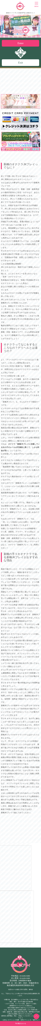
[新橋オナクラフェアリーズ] (20, 108)
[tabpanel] (20, 26)
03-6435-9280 (25, 976)
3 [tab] (24, 34)
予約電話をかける (20, 1023)
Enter (21, 43)
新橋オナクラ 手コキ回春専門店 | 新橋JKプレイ (20, 13)
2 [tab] (20, 34)
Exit (20, 62)
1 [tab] (17, 34)
